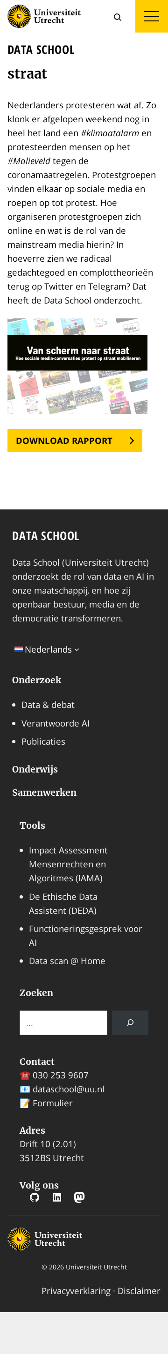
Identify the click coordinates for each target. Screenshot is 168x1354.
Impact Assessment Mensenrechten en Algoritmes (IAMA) (68, 864)
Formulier (53, 1103)
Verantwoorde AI (55, 723)
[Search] (130, 1023)
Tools (32, 825)
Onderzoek (36, 680)
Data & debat (48, 704)
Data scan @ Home (67, 960)
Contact (37, 1061)
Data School (45, 536)
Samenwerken (44, 792)
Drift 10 (35, 1143)
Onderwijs (35, 769)
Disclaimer (139, 1290)
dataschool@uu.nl (69, 1089)
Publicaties (43, 741)
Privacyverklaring (76, 1290)
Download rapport (64, 440)
